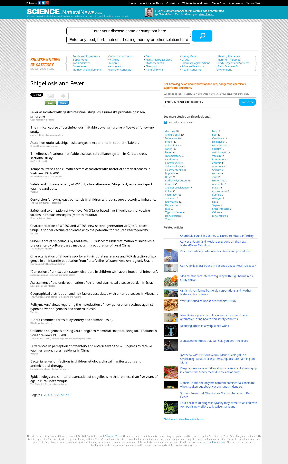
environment (219, 191)
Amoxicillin (218, 184)
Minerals (114, 63)
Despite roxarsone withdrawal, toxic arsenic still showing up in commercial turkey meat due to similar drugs (218, 370)
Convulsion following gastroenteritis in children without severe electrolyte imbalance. (93, 199)
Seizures (217, 170)
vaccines (170, 159)
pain (214, 134)
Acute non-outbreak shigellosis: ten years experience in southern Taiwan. (84, 142)
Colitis (168, 191)
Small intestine (220, 208)
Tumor (169, 219)
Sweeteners (80, 66)
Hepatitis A (171, 205)
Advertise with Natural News (245, 3)
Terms (118, 436)
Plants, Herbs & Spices (159, 59)
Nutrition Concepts (120, 69)
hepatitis (170, 173)
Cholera (169, 184)
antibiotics (171, 145)
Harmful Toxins (155, 69)
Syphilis (216, 194)
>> (62, 395)
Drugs (185, 59)
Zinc (214, 177)
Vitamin (216, 156)
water (168, 148)
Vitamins (114, 59)
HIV (214, 201)
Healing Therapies (229, 56)
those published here (214, 441)
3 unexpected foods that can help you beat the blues (214, 341)
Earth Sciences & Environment (227, 67)
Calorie (216, 212)
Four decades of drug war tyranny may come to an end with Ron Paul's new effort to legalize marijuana (218, 404)
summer (170, 198)
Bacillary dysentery (176, 180)
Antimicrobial (172, 134)
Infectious (171, 138)
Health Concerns (191, 69)
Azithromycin (219, 152)
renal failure (219, 216)
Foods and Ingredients (86, 56)
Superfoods (80, 59)
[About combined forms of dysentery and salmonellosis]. (71, 320)
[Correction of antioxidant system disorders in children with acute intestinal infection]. (94, 271)
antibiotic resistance (177, 187)
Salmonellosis (173, 166)
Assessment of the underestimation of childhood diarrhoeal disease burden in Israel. (92, 282)
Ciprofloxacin (173, 163)
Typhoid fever (173, 212)
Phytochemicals (155, 63)
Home (133, 3)
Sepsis (216, 205)
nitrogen (217, 198)
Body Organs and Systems (233, 63)
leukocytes (171, 201)
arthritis (216, 163)
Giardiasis (218, 138)
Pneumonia (219, 159)
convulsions (219, 145)
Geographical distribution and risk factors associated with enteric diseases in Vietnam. (94, 293)
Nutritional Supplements (87, 69)
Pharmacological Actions (196, 63)
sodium (216, 148)
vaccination (171, 194)
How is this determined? (181, 122)
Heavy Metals (190, 56)
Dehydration (172, 216)
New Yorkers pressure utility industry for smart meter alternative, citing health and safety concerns (214, 317)
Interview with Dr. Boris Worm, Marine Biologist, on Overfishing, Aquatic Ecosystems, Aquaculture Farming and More (217, 358)
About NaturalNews (151, 3)
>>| (68, 395)
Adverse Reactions (193, 66)
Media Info (218, 3)
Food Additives (82, 63)
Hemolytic (218, 141)
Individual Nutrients (121, 56)
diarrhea (170, 131)
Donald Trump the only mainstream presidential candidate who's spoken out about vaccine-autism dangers (217, 384)
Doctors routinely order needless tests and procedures (215, 251)
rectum (216, 173)
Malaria (216, 187)
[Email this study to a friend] (50, 94)
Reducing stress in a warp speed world (204, 326)
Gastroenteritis (174, 170)
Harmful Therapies (229, 59)
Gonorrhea (218, 180)
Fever (168, 152)
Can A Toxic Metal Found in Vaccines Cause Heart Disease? (218, 265)
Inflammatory (173, 156)
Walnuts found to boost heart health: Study (208, 301)
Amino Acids (116, 66)
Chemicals (152, 66)
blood (168, 141)
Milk (214, 131)
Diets (149, 56)
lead (167, 208)
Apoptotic (217, 166)
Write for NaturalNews (195, 3)
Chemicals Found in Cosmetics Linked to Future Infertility (217, 235)
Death (168, 177)
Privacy (109, 436)
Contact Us (172, 3)
